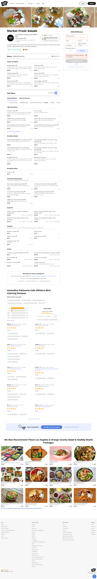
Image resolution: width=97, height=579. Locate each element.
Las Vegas (34, 539)
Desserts (46, 102)
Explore (33, 566)
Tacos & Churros (24, 98)
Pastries (53, 102)
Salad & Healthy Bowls (32, 281)
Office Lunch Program (68, 538)
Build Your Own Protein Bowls (81, 503)
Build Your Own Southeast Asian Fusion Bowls (12, 503)
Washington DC (35, 562)
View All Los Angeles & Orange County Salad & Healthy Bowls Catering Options (21, 508)
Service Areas (21, 4)
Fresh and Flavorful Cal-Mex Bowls (33, 461)
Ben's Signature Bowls (79, 482)
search (24, 278)
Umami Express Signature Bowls (81, 461)
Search (12, 3)
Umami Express (79, 462)
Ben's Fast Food (79, 483)
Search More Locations (37, 564)
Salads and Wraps (54, 461)
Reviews (3, 534)
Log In (83, 3)
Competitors (65, 528)
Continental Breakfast (45, 406)
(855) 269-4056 (75, 427)
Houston (34, 538)
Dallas (33, 534)
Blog (43, 3)
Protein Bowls (28, 482)
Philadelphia (34, 551)
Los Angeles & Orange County (39, 541)
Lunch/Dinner (21, 281)
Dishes (64, 530)
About (38, 3)
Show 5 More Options (14, 131)
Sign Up (92, 3)
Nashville (34, 547)
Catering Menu (12, 98)
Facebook (93, 534)
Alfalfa (52, 462)
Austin (33, 526)
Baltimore (34, 528)
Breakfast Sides (24, 102)
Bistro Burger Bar (16, 346)
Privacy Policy (4, 538)
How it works (4, 526)
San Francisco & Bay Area (38, 557)
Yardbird (29, 483)
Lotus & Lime (6, 504)
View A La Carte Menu (20, 38)
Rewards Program (5, 532)
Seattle (33, 560)
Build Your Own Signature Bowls (57, 503)
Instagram (93, 530)
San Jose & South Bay (37, 559)
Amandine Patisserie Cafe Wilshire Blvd (12, 462)
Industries (65, 526)
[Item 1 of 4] (48, 17)
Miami (33, 543)
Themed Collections (67, 532)
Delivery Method (82, 43)
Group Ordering (4, 528)
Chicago (34, 532)
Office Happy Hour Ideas (68, 539)
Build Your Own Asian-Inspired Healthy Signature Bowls (63, 482)
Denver (33, 536)
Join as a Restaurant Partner (8, 530)
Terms (2, 536)
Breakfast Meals (14, 102)
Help (92, 524)
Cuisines (31, 4)
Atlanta (33, 524)
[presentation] (77, 36)
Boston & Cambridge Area (38, 530)
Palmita (28, 462)
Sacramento (35, 553)
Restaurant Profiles (67, 534)
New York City (35, 549)
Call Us (93, 528)
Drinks (58, 102)
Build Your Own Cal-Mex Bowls (8, 482)
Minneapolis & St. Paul (37, 545)
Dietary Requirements (68, 536)
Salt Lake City (35, 555)
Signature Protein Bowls (31, 503)
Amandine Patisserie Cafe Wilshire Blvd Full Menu (43, 276)
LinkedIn (93, 532)
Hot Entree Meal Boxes (36, 102)
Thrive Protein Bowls (31, 504)
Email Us (93, 526)
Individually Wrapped (44, 281)
